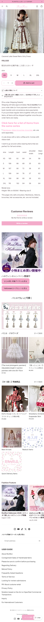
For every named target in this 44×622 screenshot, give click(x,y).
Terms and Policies (22, 614)
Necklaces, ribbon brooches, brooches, (18, 130)
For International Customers (12, 602)
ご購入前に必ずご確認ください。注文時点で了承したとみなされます (22, 95)
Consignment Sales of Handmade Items (17, 558)
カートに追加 (28, 617)
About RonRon (7, 554)
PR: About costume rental (11, 584)
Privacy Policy (7, 588)
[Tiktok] (22, 529)
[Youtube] (18, 529)
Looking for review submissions (14, 581)
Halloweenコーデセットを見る (15, 288)
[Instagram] (15, 529)
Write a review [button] (22, 223)
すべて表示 (38, 333)
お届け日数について (11, 90)
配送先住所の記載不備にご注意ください (17, 65)
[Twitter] (25, 529)
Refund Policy (7, 569)
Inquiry (4, 598)
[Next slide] (40, 355)
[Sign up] (39, 541)
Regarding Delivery (9, 565)
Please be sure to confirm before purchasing (18, 561)
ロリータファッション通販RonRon (24, 610)
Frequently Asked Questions (12, 573)
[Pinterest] (29, 529)
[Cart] (41, 6)
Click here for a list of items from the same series (20, 124)
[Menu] (2, 6)
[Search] (7, 6)
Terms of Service (8, 577)
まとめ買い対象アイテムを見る (15, 281)
